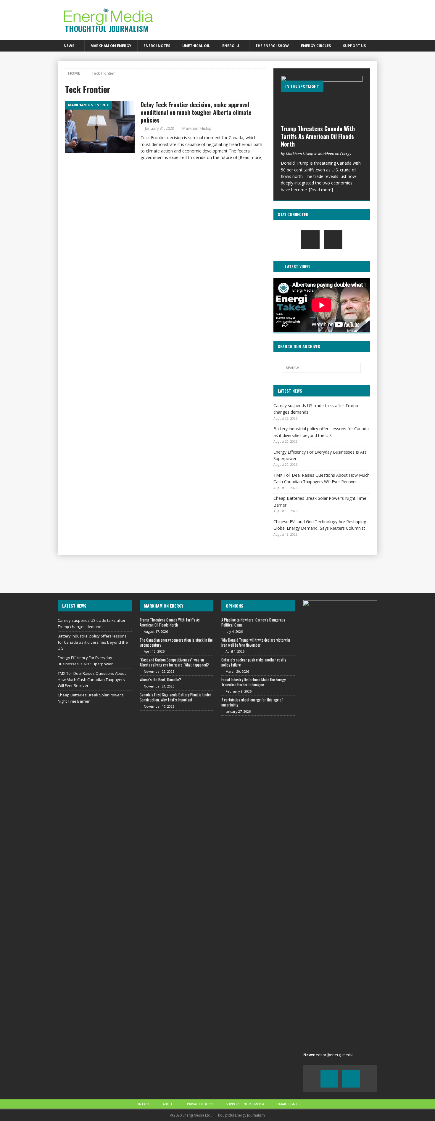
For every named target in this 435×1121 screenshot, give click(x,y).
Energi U (230, 45)
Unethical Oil (196, 45)
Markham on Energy (111, 45)
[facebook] (310, 239)
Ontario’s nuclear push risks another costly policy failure (253, 662)
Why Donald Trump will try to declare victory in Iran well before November (255, 642)
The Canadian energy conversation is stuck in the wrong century (176, 642)
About (168, 1104)
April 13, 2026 (154, 651)
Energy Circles (316, 45)
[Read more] (250, 157)
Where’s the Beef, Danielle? (160, 679)
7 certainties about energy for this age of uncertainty (252, 702)
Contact (142, 1104)
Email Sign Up (289, 1104)
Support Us (354, 45)
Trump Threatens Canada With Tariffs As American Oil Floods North (318, 136)
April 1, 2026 (234, 651)
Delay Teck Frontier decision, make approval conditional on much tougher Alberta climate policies (196, 112)
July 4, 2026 (234, 631)
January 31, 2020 (159, 128)
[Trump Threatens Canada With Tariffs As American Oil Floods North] (321, 99)
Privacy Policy (200, 1104)
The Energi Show (272, 45)
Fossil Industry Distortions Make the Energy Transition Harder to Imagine (253, 682)
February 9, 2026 (238, 691)
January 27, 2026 (238, 711)
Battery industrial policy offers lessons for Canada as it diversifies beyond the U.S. (93, 642)
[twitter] (333, 239)
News (69, 45)
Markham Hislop (197, 128)
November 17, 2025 (159, 706)
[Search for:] (321, 368)
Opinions (234, 606)
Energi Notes (157, 45)
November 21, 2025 (159, 686)
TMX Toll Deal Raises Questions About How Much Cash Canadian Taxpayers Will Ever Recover (92, 679)
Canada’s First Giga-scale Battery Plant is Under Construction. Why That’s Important (175, 697)
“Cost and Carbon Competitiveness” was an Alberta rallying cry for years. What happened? (174, 662)
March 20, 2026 (237, 671)
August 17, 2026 (156, 631)
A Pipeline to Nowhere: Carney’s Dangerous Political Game (253, 622)
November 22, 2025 (159, 671)
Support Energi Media (245, 1104)
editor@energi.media (335, 1054)
